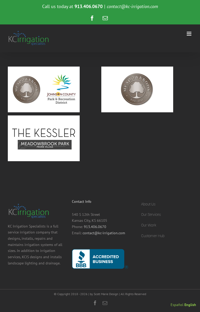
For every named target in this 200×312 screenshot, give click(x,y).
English (190, 304)
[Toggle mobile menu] (189, 33)
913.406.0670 (95, 226)
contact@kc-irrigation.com (132, 6)
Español (177, 304)
